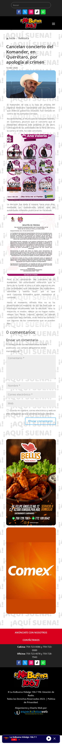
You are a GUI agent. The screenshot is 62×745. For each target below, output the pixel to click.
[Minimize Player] (54, 738)
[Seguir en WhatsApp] (43, 11)
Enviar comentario (40, 421)
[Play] (49, 738)
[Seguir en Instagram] (31, 11)
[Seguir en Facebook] (18, 11)
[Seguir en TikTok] (37, 11)
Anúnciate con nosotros (31, 632)
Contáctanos (31, 640)
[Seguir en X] (24, 11)
